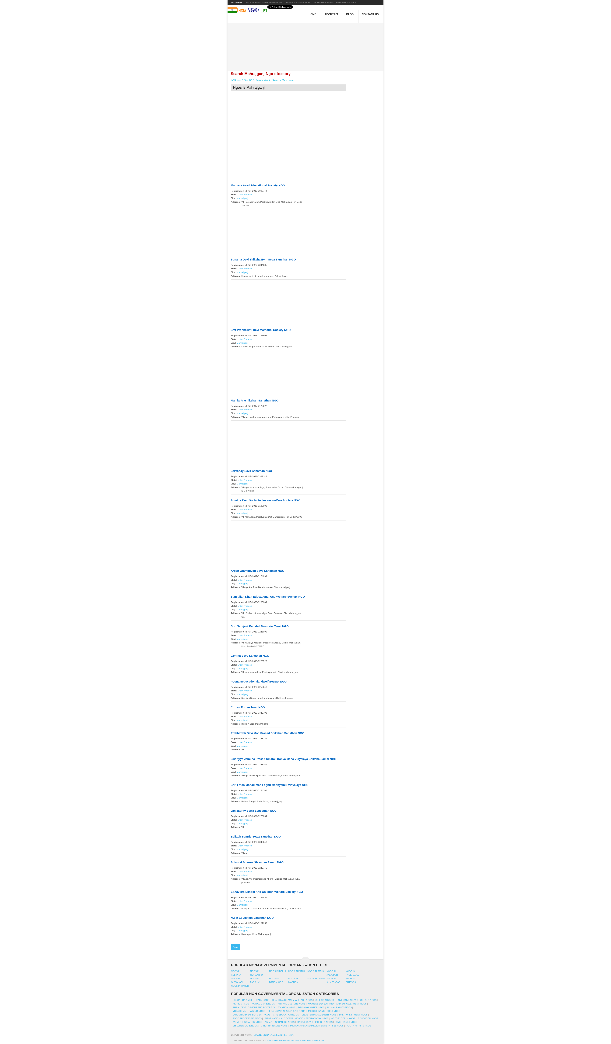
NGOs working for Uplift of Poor (264, 3)
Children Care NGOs (245, 1025)
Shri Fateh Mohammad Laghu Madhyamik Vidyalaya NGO (270, 785)
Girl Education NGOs (286, 1014)
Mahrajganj (242, 198)
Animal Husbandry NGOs (280, 1022)
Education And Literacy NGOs (251, 1000)
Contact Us (370, 14)
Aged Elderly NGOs (343, 1018)
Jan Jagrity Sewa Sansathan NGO (254, 810)
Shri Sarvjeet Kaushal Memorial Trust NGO (260, 626)
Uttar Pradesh (245, 194)
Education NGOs (368, 1018)
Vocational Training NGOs (249, 1011)
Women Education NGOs (247, 1022)
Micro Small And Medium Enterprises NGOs (317, 1025)
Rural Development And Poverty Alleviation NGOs (264, 1007)
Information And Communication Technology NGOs (296, 1018)
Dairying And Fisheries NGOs (315, 1022)
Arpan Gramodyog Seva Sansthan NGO (257, 570)
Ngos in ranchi (240, 986)
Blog (350, 14)
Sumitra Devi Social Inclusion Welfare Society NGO (265, 500)
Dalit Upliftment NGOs (353, 1014)
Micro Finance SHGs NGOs (324, 1011)
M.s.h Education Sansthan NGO (252, 917)
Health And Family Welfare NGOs (292, 1000)
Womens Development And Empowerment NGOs (337, 1003)
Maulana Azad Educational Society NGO (258, 185)
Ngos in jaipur (316, 978)
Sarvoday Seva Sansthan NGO (251, 471)
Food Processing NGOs (247, 1018)
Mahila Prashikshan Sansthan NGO (254, 400)
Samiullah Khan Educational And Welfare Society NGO (268, 596)
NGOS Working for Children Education (335, 3)
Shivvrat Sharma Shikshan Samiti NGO (257, 862)
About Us (331, 14)
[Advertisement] (307, 45)
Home (312, 14)
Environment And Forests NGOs (356, 1000)
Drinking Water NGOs (311, 1007)
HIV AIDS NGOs (241, 1003)
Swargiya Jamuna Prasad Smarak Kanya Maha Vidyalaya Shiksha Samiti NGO (283, 759)
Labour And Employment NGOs (251, 1014)
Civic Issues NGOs (346, 1022)
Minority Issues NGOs (274, 1025)
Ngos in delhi (277, 971)
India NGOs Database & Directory (273, 1035)
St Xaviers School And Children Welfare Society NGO (267, 891)
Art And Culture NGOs (291, 1003)
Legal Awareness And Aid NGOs (286, 1011)
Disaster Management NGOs (319, 1014)
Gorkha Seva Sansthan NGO (250, 655)
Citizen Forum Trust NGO (248, 707)
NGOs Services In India (298, 3)
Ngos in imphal (316, 971)
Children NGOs (324, 1000)
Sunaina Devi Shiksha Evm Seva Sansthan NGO (263, 259)
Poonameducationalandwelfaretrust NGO (259, 681)
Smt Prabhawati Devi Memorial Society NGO (261, 330)
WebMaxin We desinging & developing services (296, 1040)
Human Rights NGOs (339, 1007)
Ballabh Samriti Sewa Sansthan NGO (256, 836)
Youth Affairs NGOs (358, 1025)
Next (235, 947)
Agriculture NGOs (263, 1003)
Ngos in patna (296, 971)
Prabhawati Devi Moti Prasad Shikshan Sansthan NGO (267, 733)
